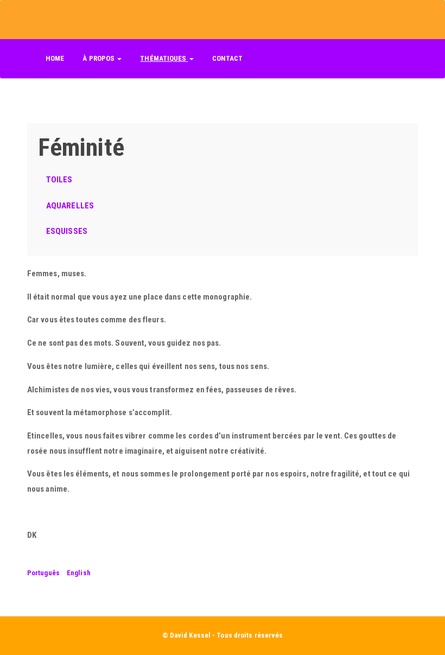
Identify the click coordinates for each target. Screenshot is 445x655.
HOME (55, 58)
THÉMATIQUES (164, 58)
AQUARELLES (70, 206)
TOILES (59, 180)
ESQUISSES (66, 231)
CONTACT (227, 58)
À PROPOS (99, 58)
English (79, 573)
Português (43, 573)
